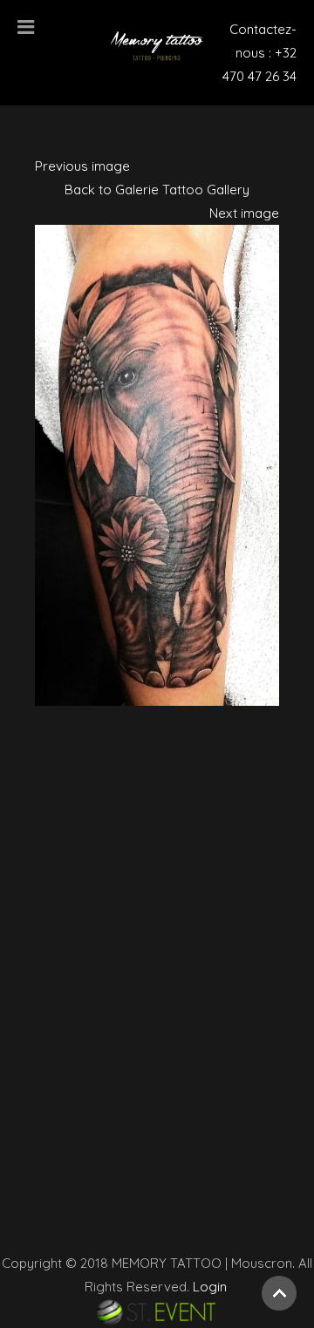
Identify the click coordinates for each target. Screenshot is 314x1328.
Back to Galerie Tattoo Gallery (157, 189)
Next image (244, 213)
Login (208, 1286)
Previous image (82, 166)
